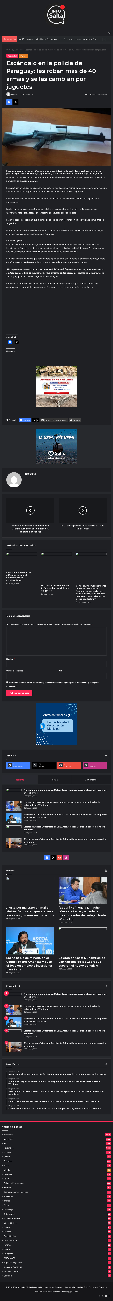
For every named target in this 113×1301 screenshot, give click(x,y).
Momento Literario (12, 1271)
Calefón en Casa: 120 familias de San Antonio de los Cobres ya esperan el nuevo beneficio (82, 961)
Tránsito (7, 1232)
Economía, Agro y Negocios (16, 1192)
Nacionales (9, 1148)
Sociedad (8, 1152)
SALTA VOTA (9, 1258)
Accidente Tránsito (12, 1218)
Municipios (8, 1139)
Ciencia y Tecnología (13, 1267)
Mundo (23, 56)
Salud (6, 1179)
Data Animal (9, 1214)
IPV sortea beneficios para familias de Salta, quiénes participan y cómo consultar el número (57, 39)
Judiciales (8, 1187)
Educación (8, 1254)
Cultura (7, 1227)
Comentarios (91, 779)
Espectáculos (10, 1236)
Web (60, 671)
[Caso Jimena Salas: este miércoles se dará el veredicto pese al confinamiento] (21, 561)
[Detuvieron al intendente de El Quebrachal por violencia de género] (56, 568)
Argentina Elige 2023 (13, 1262)
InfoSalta (14, 94)
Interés (7, 1201)
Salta (6, 1143)
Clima (6, 1205)
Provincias (8, 1196)
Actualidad (18, 50)
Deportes (8, 1174)
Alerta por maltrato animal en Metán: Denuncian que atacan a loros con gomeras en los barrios (30, 911)
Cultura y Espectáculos (14, 1183)
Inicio (10, 50)
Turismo (7, 1245)
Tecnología (8, 1210)
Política (7, 1165)
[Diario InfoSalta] (56, 15)
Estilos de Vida (10, 1223)
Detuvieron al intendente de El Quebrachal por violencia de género (55, 588)
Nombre (10, 659)
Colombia (8, 1276)
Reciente (19, 779)
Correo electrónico (15, 671)
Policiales (8, 1161)
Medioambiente (10, 1240)
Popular (54, 779)
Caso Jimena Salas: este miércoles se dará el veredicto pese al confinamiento (18, 576)
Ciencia (7, 1249)
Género (7, 1157)
